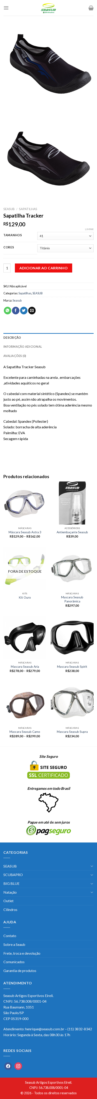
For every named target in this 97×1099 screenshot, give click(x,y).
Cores (8, 247)
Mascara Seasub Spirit (72, 666)
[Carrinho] (91, 8)
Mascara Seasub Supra (72, 731)
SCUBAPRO (13, 874)
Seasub (17, 300)
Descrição (12, 337)
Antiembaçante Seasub (72, 532)
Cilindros (10, 909)
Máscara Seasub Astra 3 (25, 532)
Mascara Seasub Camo (24, 731)
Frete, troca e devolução (21, 953)
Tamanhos (12, 235)
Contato (9, 935)
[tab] (48, 337)
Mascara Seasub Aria (25, 666)
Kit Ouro (25, 597)
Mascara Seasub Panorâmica (72, 599)
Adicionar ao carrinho (43, 268)
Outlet (8, 901)
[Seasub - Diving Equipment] (48, 8)
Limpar (89, 229)
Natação (10, 892)
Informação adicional (22, 346)
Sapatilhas (28, 209)
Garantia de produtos (19, 970)
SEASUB (9, 209)
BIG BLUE (11, 883)
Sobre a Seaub (14, 944)
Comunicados (14, 962)
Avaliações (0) (14, 356)
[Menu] (6, 7)
